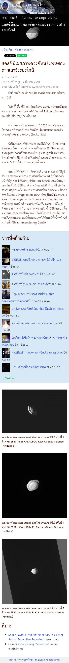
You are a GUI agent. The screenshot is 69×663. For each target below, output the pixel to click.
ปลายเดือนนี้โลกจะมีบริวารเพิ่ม (29, 367)
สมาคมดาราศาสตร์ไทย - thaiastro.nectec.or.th (34, 660)
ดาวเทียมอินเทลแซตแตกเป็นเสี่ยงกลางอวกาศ (37, 352)
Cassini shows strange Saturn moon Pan (33, 644)
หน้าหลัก (7, 50)
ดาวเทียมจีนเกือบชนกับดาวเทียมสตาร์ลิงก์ (35, 323)
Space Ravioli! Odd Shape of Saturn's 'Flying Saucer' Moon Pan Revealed (35, 637)
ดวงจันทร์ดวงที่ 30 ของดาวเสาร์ (29, 284)
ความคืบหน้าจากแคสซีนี (25, 250)
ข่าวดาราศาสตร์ (24, 50)
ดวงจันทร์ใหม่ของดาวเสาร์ (26, 274)
